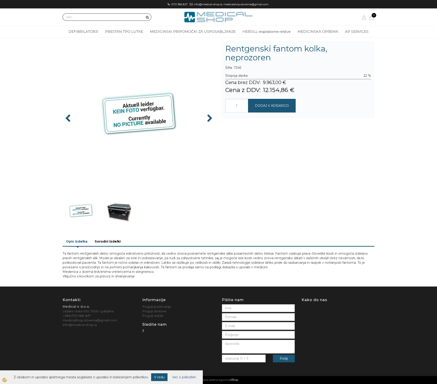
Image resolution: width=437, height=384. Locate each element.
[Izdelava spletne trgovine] (233, 379)
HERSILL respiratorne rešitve (266, 31)
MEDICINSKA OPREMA (317, 31)
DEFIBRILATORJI (83, 31)
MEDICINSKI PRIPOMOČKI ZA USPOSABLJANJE (193, 31)
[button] (209, 118)
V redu (159, 377)
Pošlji (284, 358)
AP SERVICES (356, 31)
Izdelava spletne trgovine (214, 379)
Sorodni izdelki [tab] (108, 241)
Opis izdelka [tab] (76, 241)
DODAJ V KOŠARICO (272, 106)
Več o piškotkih (184, 377)
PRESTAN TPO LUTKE (124, 31)
